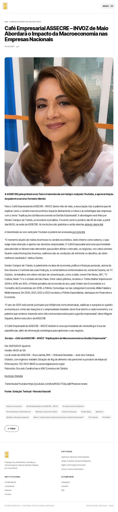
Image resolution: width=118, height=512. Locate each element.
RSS (62, 490)
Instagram (65, 482)
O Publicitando (10, 482)
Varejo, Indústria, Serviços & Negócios (76, 461)
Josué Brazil (9, 486)
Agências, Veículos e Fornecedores (75, 457)
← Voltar (12, 428)
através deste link (94, 224)
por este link (78, 232)
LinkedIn (64, 486)
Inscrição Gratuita (14, 376)
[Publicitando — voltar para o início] (7, 454)
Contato (8, 494)
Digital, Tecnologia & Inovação (73, 465)
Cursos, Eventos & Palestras (72, 469)
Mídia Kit (8, 490)
